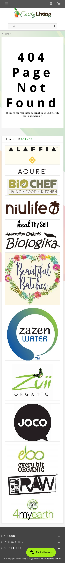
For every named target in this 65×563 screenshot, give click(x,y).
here (54, 113)
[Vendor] (32, 155)
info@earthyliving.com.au (49, 559)
